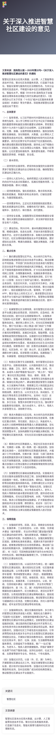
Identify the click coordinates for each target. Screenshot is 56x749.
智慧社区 (11, 699)
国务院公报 (19, 70)
